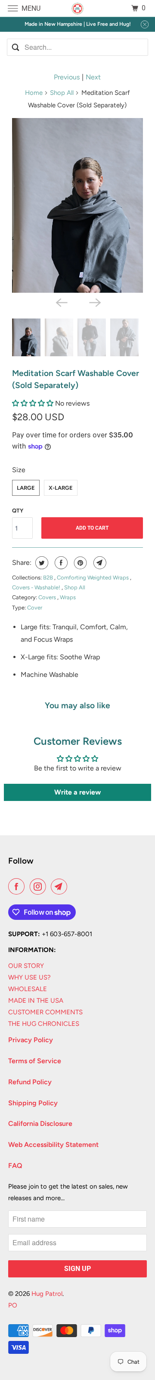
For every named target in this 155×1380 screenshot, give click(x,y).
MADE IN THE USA (35, 1000)
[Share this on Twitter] (40, 562)
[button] (33, 403)
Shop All (62, 93)
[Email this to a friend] (98, 562)
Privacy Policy (30, 1040)
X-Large (61, 488)
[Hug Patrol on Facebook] (18, 886)
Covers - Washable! (37, 587)
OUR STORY (26, 966)
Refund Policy (30, 1082)
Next (93, 77)
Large (26, 488)
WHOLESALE (27, 989)
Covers (47, 597)
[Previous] (60, 302)
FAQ (15, 1166)
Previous (67, 77)
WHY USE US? (29, 977)
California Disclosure (40, 1123)
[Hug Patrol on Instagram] (40, 886)
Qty (17, 510)
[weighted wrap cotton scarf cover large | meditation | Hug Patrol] (77, 205)
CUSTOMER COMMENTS (45, 1012)
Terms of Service (34, 1061)
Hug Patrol (46, 1294)
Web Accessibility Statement (53, 1144)
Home (34, 93)
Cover (34, 607)
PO (12, 1305)
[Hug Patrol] (77, 8)
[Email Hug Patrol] (61, 886)
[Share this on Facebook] (60, 562)
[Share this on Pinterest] (79, 562)
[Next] (94, 302)
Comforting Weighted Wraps (93, 577)
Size (18, 470)
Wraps (68, 597)
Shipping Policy (33, 1103)
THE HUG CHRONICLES (43, 1024)
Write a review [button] (77, 792)
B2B (48, 577)
